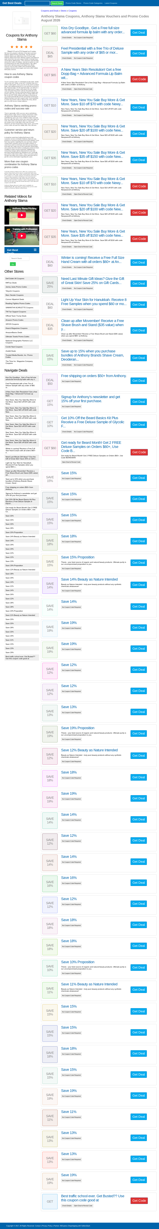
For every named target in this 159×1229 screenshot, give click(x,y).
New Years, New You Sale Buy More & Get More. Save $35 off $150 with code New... (21, 418)
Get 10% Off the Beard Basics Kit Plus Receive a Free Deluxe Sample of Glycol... (20, 501)
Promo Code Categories (92, 3)
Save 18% (10, 528)
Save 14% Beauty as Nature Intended (20, 536)
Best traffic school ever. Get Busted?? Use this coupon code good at (20, 658)
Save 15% (10, 516)
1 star (12, 46)
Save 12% (10, 553)
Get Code (139, 79)
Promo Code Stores (73, 3)
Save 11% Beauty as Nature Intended (20, 615)
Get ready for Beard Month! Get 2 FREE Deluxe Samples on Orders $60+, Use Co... (21, 510)
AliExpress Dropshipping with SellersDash (75, 1226)
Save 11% (9, 640)
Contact (38, 1226)
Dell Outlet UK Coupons (15, 279)
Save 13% (10, 561)
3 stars (21, 46)
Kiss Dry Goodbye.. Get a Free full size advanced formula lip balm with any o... (21, 378)
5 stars (31, 46)
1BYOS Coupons (12, 324)
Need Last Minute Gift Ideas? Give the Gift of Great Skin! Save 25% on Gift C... (21, 458)
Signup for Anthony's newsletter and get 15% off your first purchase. (21, 494)
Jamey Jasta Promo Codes (16, 287)
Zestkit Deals (11, 351)
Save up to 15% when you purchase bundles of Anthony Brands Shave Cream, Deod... (20, 481)
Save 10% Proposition (14, 611)
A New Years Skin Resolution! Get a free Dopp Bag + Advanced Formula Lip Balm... (21, 394)
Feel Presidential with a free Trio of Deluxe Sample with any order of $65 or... (20, 385)
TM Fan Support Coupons (16, 312)
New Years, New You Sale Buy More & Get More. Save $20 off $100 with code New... (21, 410)
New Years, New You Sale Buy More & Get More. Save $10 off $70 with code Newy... (21, 402)
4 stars (26, 46)
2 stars (17, 46)
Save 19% (10, 545)
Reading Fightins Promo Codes (18, 303)
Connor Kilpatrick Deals (15, 299)
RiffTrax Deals (11, 283)
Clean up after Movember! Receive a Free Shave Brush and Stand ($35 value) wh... (22, 473)
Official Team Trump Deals (16, 316)
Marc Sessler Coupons (14, 295)
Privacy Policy (47, 1226)
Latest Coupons (111, 3)
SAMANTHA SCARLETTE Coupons (19, 308)
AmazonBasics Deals (14, 332)
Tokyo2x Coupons (13, 291)
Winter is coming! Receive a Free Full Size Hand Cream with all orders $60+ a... (20, 451)
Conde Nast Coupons (14, 347)
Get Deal (138, 32)
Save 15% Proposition (14, 532)
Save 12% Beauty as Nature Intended (20, 570)
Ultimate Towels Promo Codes (17, 337)
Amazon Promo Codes (14, 320)
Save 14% (10, 541)
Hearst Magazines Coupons (16, 328)
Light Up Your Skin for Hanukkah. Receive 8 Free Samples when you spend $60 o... (19, 465)
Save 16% (10, 594)
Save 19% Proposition (14, 565)
